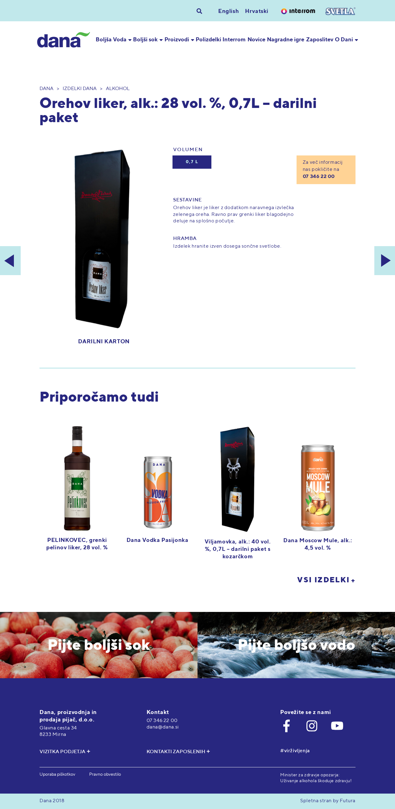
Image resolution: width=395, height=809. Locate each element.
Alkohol (118, 88)
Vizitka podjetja (62, 751)
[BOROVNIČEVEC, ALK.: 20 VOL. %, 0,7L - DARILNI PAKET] (10, 260)
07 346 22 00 (319, 176)
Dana (46, 88)
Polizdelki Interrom (221, 40)
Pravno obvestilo (105, 774)
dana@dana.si (163, 727)
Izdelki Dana (80, 88)
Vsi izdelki (323, 580)
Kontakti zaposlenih (176, 751)
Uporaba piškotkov (57, 774)
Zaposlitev (319, 40)
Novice (256, 40)
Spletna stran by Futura (328, 801)
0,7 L (192, 162)
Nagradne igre (285, 40)
